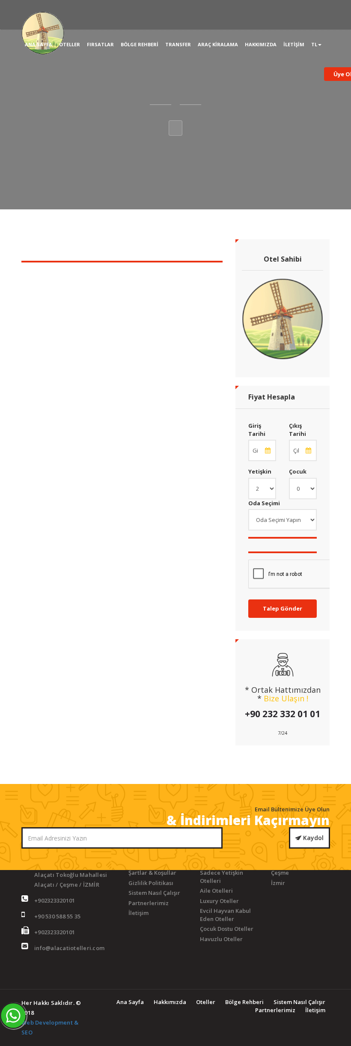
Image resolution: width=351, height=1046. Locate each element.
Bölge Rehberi (139, 44)
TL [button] (314, 44)
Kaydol (312, 838)
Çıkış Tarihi (297, 430)
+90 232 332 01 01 (282, 714)
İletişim (293, 44)
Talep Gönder (282, 608)
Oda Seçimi (264, 503)
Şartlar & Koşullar (152, 872)
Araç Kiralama (218, 44)
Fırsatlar (100, 44)
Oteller (69, 44)
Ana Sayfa (38, 44)
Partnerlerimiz (148, 903)
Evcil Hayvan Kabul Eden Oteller (225, 915)
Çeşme (280, 872)
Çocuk (297, 471)
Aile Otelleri (216, 890)
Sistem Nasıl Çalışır (154, 893)
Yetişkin (259, 471)
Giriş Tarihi (256, 430)
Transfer (178, 44)
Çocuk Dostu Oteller (226, 929)
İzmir (278, 883)
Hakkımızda (261, 44)
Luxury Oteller (219, 901)
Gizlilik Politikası (150, 883)
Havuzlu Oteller (221, 939)
